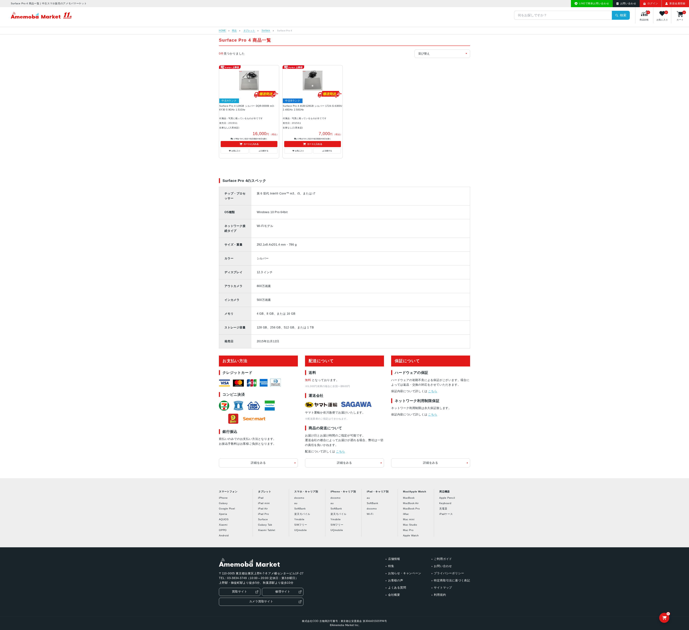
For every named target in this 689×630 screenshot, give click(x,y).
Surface (266, 30)
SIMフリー (300, 524)
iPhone (223, 497)
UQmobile (300, 530)
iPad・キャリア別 (378, 491)
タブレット (249, 30)
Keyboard (445, 503)
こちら (340, 451)
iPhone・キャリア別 (343, 491)
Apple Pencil (447, 497)
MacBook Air (411, 503)
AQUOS (224, 519)
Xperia (223, 514)
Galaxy (223, 503)
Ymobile (299, 519)
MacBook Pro (411, 508)
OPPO (223, 530)
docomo (299, 497)
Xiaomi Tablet (266, 530)
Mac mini (408, 519)
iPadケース (446, 514)
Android (224, 535)
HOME (222, 30)
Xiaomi (223, 524)
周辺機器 (444, 491)
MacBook (409, 497)
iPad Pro (263, 514)
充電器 (443, 508)
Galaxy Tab (265, 524)
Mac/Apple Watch (414, 491)
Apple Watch (411, 535)
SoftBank (300, 508)
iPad (261, 497)
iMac (406, 514)
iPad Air (263, 508)
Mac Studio (410, 524)
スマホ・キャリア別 (306, 491)
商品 (234, 30)
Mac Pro (408, 530)
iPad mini (264, 503)
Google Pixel (227, 508)
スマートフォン (228, 491)
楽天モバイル (302, 514)
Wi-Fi (370, 514)
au (295, 503)
